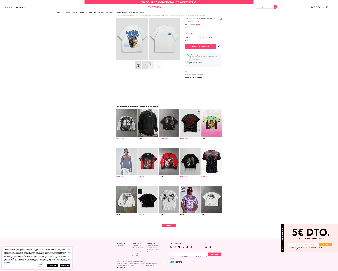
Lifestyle (142, 12)
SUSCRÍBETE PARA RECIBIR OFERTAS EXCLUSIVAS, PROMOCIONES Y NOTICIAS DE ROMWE (194, 251)
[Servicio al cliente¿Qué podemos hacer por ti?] (323, 7)
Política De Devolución (137, 247)
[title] (169, 106)
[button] (219, 46)
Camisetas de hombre (154, 15)
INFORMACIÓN (121, 243)
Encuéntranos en (175, 243)
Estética (68, 12)
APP (206, 243)
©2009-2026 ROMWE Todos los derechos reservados (130, 261)
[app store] (206, 246)
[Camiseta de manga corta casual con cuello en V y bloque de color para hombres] (147, 161)
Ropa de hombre (134, 15)
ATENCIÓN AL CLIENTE (153, 243)
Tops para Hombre (143, 15)
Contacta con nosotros (152, 245)
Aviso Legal (140, 265)
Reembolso (135, 249)
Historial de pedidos (152, 247)
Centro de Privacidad (122, 263)
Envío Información (136, 245)
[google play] (210, 246)
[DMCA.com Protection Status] (178, 262)
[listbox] (311, 6)
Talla (189, 33)
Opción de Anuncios (150, 265)
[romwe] (154, 6)
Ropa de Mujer (83, 12)
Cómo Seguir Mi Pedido (137, 251)
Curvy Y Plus (92, 12)
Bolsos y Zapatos (133, 12)
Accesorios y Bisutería (121, 12)
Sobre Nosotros (121, 245)
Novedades (75, 12)
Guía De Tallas (135, 255)
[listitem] (126, 127)
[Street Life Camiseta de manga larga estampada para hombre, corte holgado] (169, 161)
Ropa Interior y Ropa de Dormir (106, 12)
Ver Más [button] (169, 225)
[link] (169, 2)
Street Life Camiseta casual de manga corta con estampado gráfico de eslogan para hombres (198, 19)
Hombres (127, 15)
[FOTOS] (148, 39)
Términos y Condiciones (123, 265)
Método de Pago (136, 253)
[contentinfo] (118, 138)
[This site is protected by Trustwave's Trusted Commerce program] (172, 262)
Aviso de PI (133, 265)
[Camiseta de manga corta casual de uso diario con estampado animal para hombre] (211, 199)
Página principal (120, 15)
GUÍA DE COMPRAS (137, 243)
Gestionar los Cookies (151, 263)
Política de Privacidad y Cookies (136, 263)
